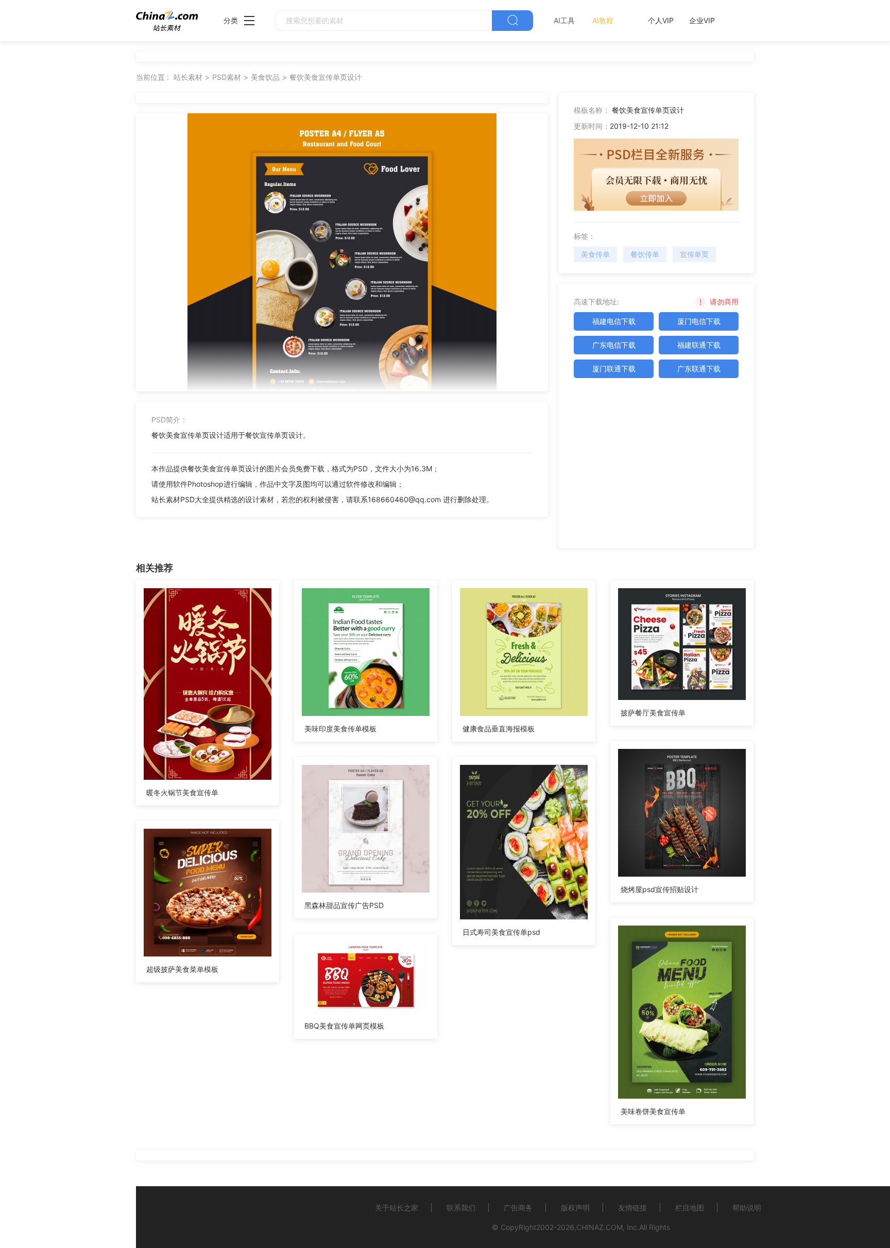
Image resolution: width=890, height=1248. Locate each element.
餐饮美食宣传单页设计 (325, 77)
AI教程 (602, 20)
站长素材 (188, 77)
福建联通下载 (699, 344)
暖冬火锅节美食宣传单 (182, 792)
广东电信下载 (614, 344)
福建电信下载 (614, 321)
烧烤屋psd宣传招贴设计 (659, 889)
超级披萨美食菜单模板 (182, 969)
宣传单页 (694, 254)
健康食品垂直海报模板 (499, 728)
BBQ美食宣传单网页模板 (344, 1025)
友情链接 (632, 1207)
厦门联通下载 (614, 368)
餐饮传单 (644, 254)
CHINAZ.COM (599, 1227)
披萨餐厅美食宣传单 (653, 712)
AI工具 (564, 20)
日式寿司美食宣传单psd (501, 932)
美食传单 (595, 254)
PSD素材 (226, 77)
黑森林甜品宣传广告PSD (344, 905)
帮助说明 (746, 1207)
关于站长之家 (396, 1207)
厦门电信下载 (699, 321)
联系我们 (461, 1207)
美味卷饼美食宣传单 (653, 1111)
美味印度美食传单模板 (340, 728)
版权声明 (575, 1207)
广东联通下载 (699, 368)
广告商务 (518, 1207)
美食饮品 (265, 77)
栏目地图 (689, 1207)
